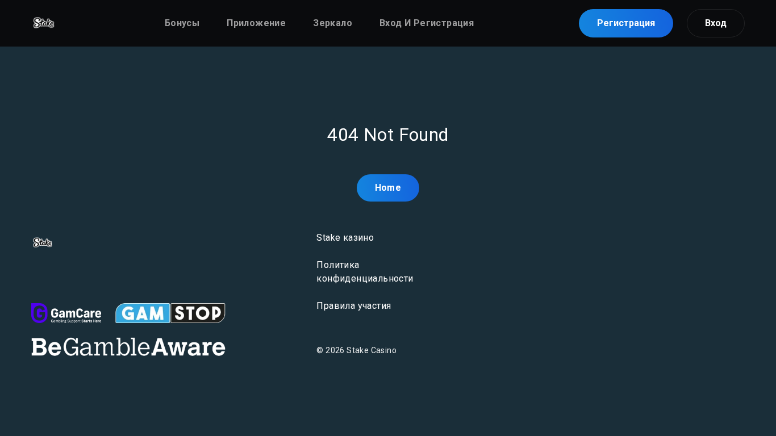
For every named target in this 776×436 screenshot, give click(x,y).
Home (388, 187)
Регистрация (626, 23)
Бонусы (182, 23)
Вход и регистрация (426, 23)
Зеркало (332, 23)
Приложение (256, 23)
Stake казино (345, 237)
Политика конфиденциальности (364, 271)
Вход (716, 23)
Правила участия (353, 305)
